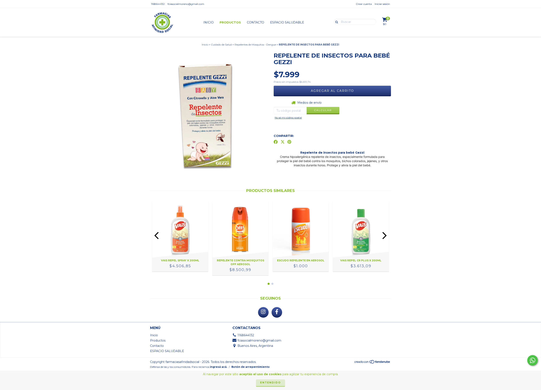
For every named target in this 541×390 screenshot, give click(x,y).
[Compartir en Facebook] (276, 142)
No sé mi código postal (288, 117)
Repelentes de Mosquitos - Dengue (255, 44)
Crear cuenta (364, 4)
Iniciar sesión (382, 4)
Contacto (255, 22)
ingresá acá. (218, 366)
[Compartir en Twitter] (283, 142)
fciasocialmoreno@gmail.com (186, 4)
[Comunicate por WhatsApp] (532, 360)
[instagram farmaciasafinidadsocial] (263, 312)
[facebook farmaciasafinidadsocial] (277, 312)
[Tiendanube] (372, 362)
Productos (230, 22)
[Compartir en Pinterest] (289, 142)
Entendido (270, 382)
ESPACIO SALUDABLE (287, 22)
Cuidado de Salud (221, 44)
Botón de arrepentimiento (250, 366)
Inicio (208, 22)
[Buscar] (335, 21)
